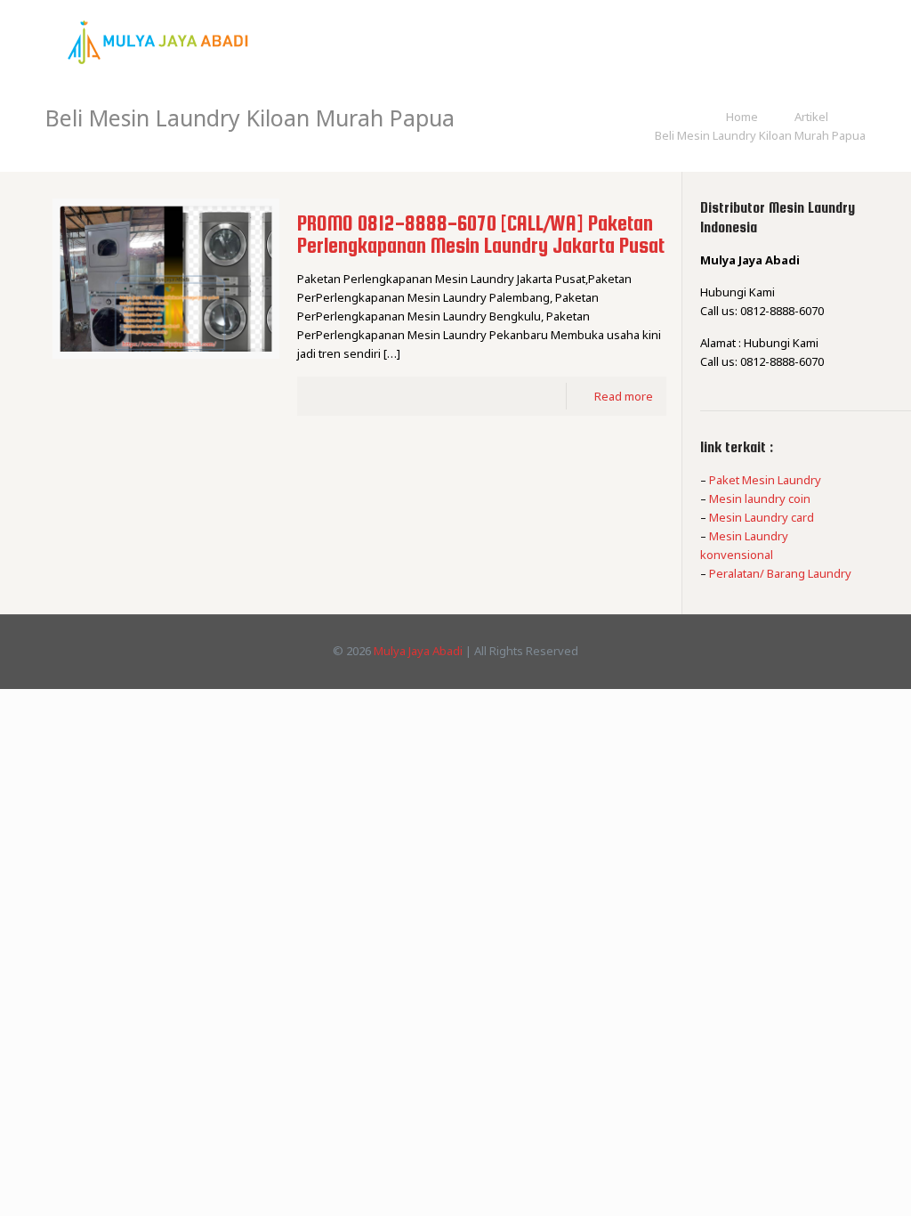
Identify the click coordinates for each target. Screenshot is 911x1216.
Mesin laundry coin (759, 498)
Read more (623, 396)
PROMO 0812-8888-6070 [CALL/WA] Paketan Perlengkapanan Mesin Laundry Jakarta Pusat (481, 234)
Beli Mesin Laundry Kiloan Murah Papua (760, 135)
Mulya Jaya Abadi (418, 651)
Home (742, 117)
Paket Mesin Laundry (765, 480)
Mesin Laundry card (761, 517)
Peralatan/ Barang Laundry (780, 573)
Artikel (811, 117)
